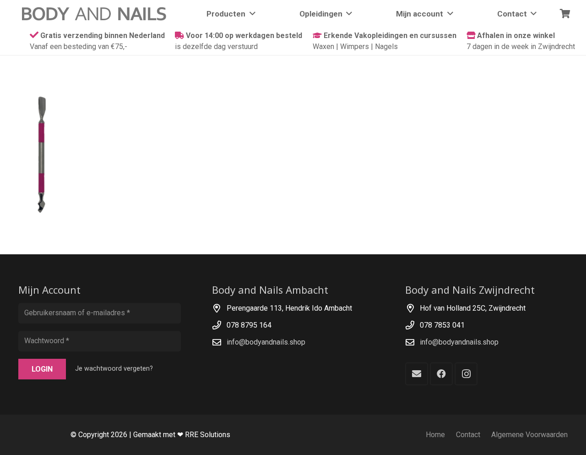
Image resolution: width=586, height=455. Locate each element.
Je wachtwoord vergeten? (114, 369)
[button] (250, 13)
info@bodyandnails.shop (266, 342)
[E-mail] (416, 373)
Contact (468, 434)
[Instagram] (466, 373)
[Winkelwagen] (565, 13)
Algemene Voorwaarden (529, 434)
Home (435, 434)
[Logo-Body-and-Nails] (99, 14)
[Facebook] (441, 373)
